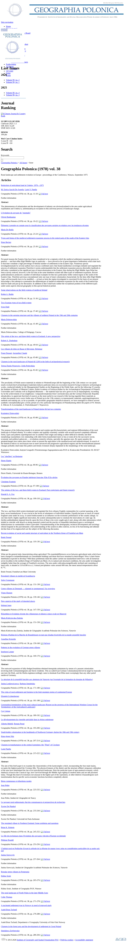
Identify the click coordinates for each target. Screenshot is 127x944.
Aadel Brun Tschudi (9, 910)
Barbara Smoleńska (27, 684)
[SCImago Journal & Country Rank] (13, 116)
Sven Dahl (5, 307)
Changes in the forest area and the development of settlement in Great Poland (31, 926)
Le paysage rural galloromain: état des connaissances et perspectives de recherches (33, 802)
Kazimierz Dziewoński (10, 413)
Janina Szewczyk (8, 855)
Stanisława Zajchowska (10, 931)
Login (8, 75)
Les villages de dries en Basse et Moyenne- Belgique (21, 349)
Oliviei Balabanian (8, 217)
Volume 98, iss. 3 (12, 95)
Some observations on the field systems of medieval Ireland (24, 290)
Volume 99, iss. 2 (12, 80)
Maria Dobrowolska (9, 319)
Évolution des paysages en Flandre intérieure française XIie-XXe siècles (29, 477)
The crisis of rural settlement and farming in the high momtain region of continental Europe (36, 692)
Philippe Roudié (7, 840)
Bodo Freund (6, 537)
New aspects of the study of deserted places (18, 601)
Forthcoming (11, 64)
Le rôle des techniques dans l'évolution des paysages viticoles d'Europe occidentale (33, 836)
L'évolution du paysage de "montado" (16, 213)
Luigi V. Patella (31, 190)
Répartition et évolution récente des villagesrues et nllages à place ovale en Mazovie (33, 614)
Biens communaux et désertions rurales (16, 781)
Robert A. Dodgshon (9, 341)
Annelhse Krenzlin (8, 639)
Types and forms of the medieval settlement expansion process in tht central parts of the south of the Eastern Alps (45, 238)
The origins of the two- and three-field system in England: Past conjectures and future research (38, 490)
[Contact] (124, 940)
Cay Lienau (5, 711)
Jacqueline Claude (20, 353)
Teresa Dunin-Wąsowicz (10, 366)
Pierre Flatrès (6, 461)
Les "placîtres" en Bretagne (11, 456)
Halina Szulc (6, 876)
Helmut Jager (6, 605)
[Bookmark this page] (120, 940)
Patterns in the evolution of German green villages (20, 647)
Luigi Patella (6, 749)
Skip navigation (7, 22)
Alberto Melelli (7, 724)
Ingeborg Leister (7, 652)
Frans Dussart (6, 353)
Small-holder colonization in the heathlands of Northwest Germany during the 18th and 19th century (40, 732)
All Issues (23, 163)
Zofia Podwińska (28, 366)
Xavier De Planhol (8, 806)
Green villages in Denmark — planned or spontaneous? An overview (28, 589)
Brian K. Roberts (7, 827)
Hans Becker (6, 242)
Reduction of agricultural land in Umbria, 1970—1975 (22, 185)
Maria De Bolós (7, 230)
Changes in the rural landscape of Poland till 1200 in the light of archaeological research (35, 362)
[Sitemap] (117, 940)
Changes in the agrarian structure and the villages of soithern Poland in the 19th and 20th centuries (39, 315)
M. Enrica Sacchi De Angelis (12, 190)
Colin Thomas (6, 897)
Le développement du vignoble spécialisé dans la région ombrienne (27, 719)
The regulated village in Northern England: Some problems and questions (29, 823)
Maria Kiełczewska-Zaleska (12, 618)
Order (8, 73)
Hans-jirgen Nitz (7, 736)
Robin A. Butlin (7, 294)
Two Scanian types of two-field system (16, 303)
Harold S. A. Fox (8, 494)
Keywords (5, 155)
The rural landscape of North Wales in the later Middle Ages (24, 893)
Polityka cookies (66, 940)
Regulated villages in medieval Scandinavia (18, 576)
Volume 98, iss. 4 (12, 93)
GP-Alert (9, 71)
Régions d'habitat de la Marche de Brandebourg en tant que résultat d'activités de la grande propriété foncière (43, 635)
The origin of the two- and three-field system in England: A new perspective (30, 336)
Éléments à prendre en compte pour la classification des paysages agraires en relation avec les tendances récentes (45, 225)
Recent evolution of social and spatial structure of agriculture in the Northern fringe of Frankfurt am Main (42, 533)
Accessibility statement (84, 940)
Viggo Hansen (6, 593)
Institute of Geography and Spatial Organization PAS (37, 940)
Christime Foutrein (8, 482)
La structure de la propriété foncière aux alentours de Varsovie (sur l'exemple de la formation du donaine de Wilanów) (47, 679)
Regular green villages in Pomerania (15, 872)
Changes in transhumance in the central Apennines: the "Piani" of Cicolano (30, 745)
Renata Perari (19, 724)
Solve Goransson (7, 580)
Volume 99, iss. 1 (12, 82)
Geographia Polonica (9, 163)
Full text (44, 194)
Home (8, 26)
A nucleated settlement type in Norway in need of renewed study (26, 905)
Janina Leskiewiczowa (10, 684)
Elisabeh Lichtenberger (10, 696)
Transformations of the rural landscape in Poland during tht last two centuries (31, 409)
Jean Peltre (5, 785)
